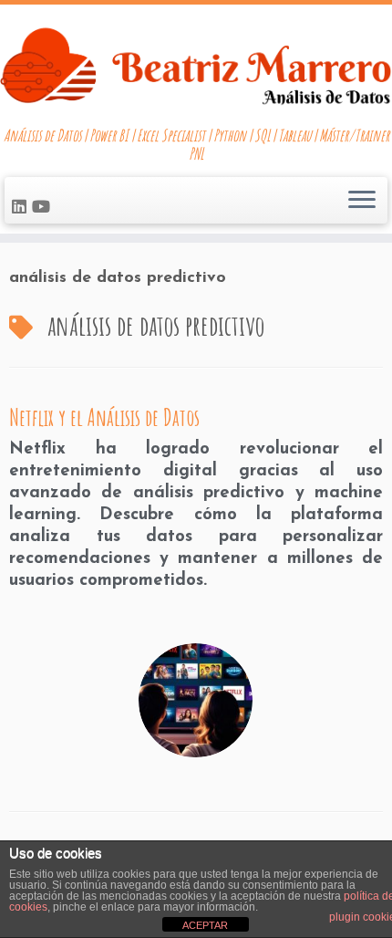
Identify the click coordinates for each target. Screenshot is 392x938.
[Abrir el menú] (362, 200)
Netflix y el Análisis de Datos (104, 417)
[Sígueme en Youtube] (44, 209)
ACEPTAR (205, 925)
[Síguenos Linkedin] (22, 209)
